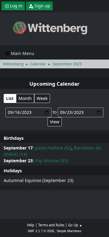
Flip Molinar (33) (51, 160)
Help (30, 225)
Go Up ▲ (75, 225)
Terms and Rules (51, 225)
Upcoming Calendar (54, 83)
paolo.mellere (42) (53, 148)
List (10, 98)
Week (42, 98)
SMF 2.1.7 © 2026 (41, 231)
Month (25, 98)
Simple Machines (69, 231)
